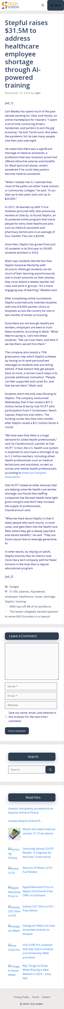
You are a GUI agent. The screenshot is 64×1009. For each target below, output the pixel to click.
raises (38, 596)
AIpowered (38, 591)
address (24, 591)
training (21, 601)
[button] (42, 5)
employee (11, 596)
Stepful (9, 601)
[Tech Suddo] (10, 5)
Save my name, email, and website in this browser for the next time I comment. (32, 717)
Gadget (14, 586)
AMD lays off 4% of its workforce (30, 606)
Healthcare (26, 596)
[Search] (50, 769)
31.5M (13, 591)
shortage (49, 596)
